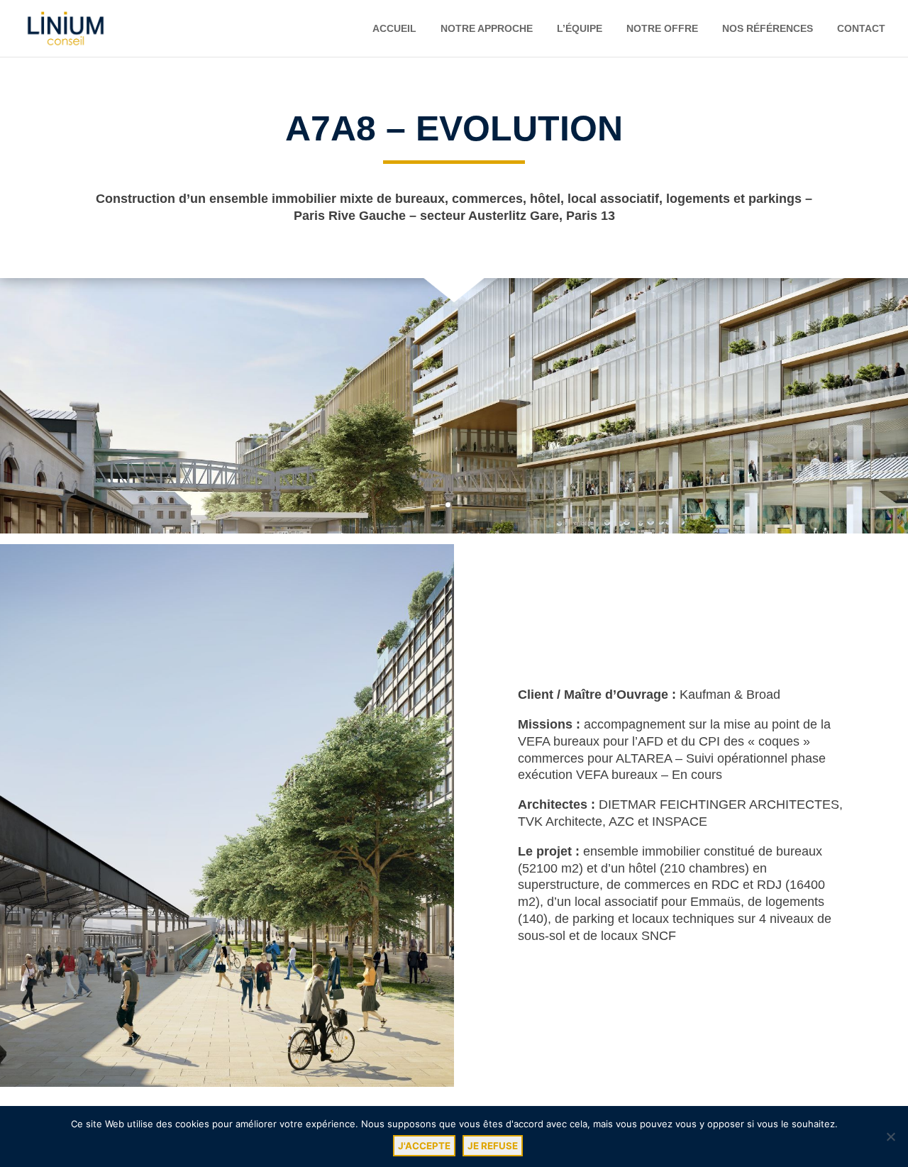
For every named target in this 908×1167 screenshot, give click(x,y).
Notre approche (487, 28)
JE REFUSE (492, 1145)
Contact (861, 28)
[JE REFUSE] (890, 1136)
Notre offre (662, 28)
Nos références (767, 28)
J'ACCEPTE (424, 1145)
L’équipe (579, 28)
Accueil (394, 28)
